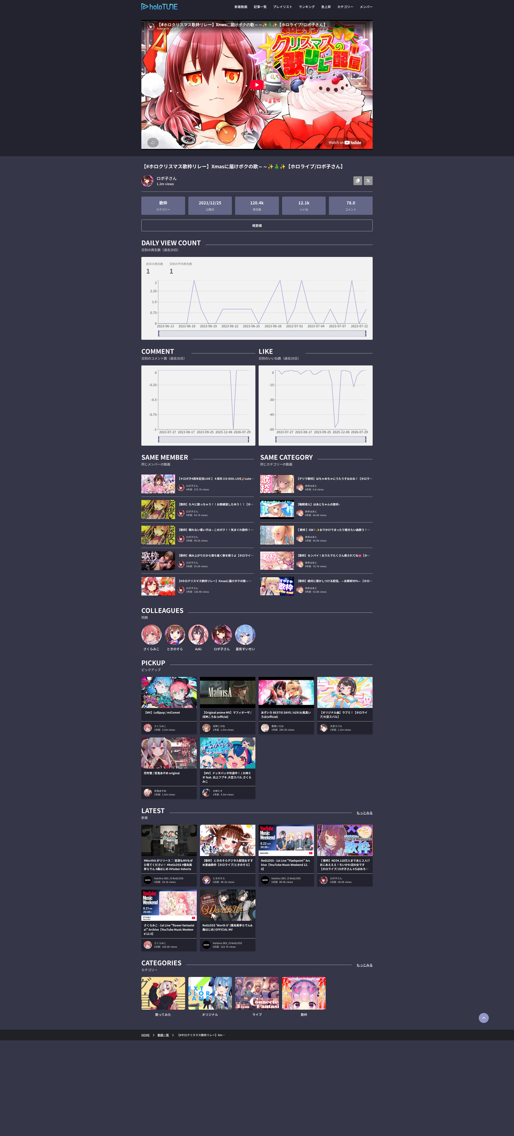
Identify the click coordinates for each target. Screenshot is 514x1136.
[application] (257, 308)
